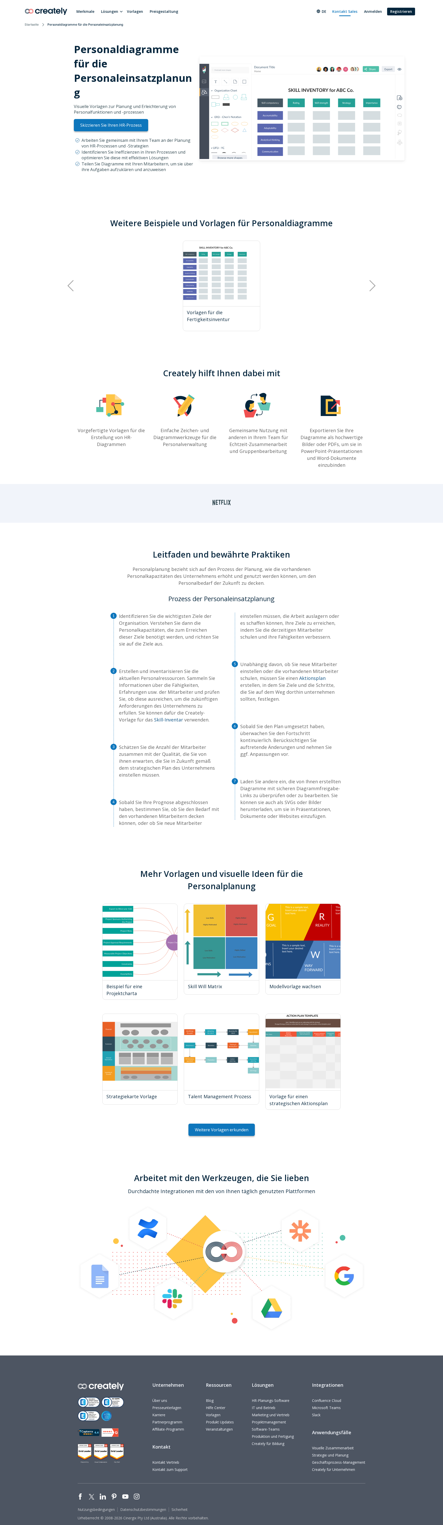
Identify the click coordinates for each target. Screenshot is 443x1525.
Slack (316, 1414)
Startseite (32, 24)
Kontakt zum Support (170, 1469)
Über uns (159, 1400)
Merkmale (85, 11)
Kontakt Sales (344, 11)
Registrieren (401, 11)
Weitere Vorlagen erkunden (221, 1130)
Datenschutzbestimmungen (143, 1509)
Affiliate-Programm (168, 1429)
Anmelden (373, 11)
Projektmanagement (269, 1422)
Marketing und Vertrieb (270, 1414)
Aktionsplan (312, 678)
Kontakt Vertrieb (165, 1462)
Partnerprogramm (167, 1422)
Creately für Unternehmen (333, 1469)
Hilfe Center (215, 1407)
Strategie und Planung (330, 1455)
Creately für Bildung (268, 1443)
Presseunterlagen (166, 1407)
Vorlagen (135, 11)
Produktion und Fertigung (273, 1436)
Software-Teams (266, 1429)
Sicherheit (180, 1509)
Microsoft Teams (326, 1407)
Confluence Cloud (326, 1400)
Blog (210, 1400)
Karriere (158, 1414)
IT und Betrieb (263, 1407)
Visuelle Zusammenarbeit (333, 1447)
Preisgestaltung (164, 11)
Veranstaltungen (219, 1429)
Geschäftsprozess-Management (338, 1462)
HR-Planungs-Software (270, 1400)
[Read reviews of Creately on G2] (110, 1432)
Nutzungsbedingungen (96, 1509)
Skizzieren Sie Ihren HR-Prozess (111, 125)
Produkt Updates (220, 1422)
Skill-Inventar (168, 720)
